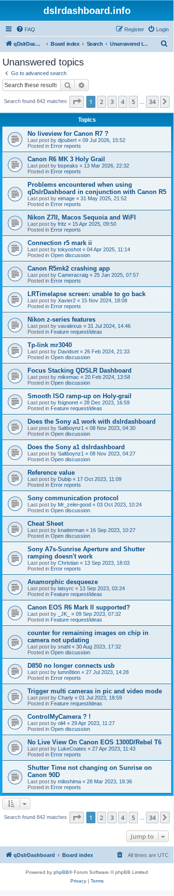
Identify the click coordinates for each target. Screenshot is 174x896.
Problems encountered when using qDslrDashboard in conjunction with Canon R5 (96, 188)
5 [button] (133, 101)
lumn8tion (69, 672)
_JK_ (64, 614)
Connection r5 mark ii (59, 243)
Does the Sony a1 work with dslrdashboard (91, 421)
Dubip (64, 479)
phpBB (61, 872)
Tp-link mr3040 (49, 345)
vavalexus (70, 326)
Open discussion (70, 255)
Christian (68, 563)
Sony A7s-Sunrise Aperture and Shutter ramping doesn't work (86, 552)
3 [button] (112, 101)
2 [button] (101, 101)
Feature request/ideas (76, 332)
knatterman (71, 530)
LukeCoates (72, 749)
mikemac (68, 377)
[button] (76, 101)
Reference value (51, 472)
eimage (66, 198)
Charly (65, 698)
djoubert (67, 140)
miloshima (69, 781)
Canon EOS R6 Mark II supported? (78, 607)
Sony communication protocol (73, 498)
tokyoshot (69, 249)
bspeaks (68, 166)
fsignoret (68, 402)
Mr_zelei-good (74, 504)
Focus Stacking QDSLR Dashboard (79, 370)
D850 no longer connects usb (71, 665)
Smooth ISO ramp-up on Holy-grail (79, 396)
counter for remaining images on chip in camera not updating (87, 636)
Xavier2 (67, 300)
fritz (62, 224)
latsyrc (66, 588)
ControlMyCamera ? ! (59, 716)
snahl (64, 646)
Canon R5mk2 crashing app (68, 268)
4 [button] (122, 101)
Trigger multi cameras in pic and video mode (94, 691)
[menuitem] (25, 29)
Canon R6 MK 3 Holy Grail (66, 159)
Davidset (68, 351)
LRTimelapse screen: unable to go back (86, 294)
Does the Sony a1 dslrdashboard (76, 447)
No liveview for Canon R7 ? (67, 133)
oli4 (62, 723)
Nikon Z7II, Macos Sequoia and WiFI (81, 217)
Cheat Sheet (45, 523)
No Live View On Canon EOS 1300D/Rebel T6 (94, 742)
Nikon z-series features (61, 319)
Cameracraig (73, 275)
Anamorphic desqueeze (62, 581)
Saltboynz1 (71, 428)
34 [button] (152, 101)
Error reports (66, 146)
